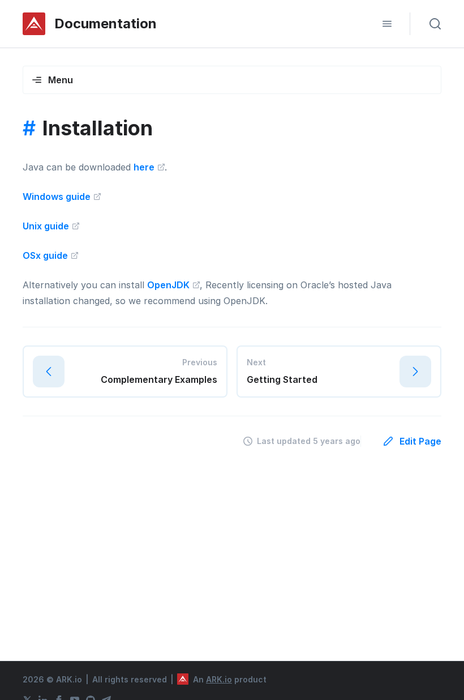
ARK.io (219, 679)
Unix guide (47, 226)
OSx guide (46, 255)
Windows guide (58, 196)
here (145, 167)
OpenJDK (169, 285)
